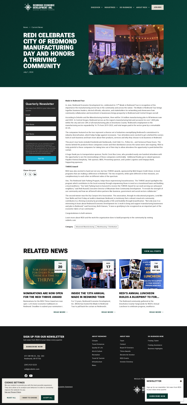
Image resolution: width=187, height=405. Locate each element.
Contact (123, 344)
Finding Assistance (155, 345)
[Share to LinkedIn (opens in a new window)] (35, 174)
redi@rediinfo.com (31, 369)
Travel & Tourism (98, 358)
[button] (97, 7)
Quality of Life (97, 348)
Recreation (96, 355)
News (94, 365)
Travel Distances (98, 344)
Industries (110, 7)
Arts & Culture (97, 351)
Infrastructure (97, 362)
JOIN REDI (157, 7)
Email (28, 115)
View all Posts (152, 251)
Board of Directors (127, 348)
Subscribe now (34, 347)
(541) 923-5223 (30, 365)
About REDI (141, 7)
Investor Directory (126, 362)
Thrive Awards (125, 351)
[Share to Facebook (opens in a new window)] (25, 174)
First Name (30, 124)
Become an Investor (127, 355)
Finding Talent (153, 341)
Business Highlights (155, 348)
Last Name (30, 134)
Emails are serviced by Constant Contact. (40, 153)
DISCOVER (95, 7)
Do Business (126, 7)
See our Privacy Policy (13, 392)
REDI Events (124, 358)
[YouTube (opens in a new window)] (31, 375)
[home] (38, 7)
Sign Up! (41, 158)
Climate (95, 341)
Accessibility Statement (64, 387)
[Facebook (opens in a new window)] (26, 375)
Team (122, 341)
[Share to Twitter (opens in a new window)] (30, 174)
